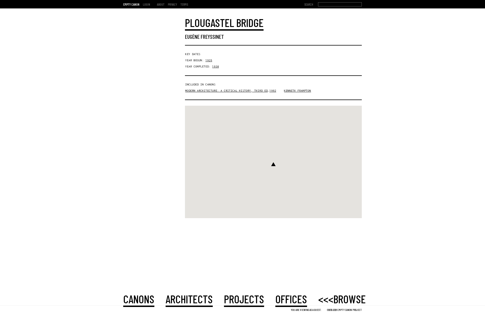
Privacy (172, 4)
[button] (273, 164)
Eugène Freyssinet (204, 36)
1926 (208, 60)
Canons (138, 299)
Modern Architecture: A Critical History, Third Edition (230, 90)
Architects (189, 299)
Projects (244, 299)
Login (146, 4)
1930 (215, 66)
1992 (272, 90)
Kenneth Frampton (297, 90)
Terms (184, 4)
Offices (291, 299)
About (160, 4)
